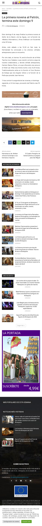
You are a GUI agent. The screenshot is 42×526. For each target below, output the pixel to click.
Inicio (3, 8)
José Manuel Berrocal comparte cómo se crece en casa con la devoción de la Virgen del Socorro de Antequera (26, 171)
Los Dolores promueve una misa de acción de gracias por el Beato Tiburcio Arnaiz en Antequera (27, 249)
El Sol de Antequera (12, 26)
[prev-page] (3, 270)
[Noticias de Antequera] (21, 2)
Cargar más (20, 325)
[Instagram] (16, 481)
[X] (15, 142)
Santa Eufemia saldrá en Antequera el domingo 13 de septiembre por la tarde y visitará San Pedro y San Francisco (27, 194)
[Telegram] (32, 142)
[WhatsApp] (19, 142)
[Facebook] (10, 142)
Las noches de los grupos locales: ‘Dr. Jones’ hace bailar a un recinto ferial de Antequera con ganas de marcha (28, 282)
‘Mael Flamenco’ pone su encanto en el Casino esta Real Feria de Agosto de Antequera (27, 293)
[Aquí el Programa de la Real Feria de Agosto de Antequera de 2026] (7, 318)
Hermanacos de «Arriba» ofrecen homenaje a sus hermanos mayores (10, 156)
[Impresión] (28, 142)
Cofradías (9, 8)
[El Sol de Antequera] (3, 26)
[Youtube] (31, 481)
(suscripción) (27, 113)
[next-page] (6, 270)
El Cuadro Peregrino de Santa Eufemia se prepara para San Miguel (31, 156)
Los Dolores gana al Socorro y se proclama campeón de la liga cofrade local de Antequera (26, 239)
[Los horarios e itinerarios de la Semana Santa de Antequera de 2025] (7, 432)
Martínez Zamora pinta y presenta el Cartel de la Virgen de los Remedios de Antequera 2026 (26, 228)
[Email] (23, 142)
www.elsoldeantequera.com (19, 107)
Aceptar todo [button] (26, 521)
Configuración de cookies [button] (11, 521)
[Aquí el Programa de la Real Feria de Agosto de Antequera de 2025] (7, 442)
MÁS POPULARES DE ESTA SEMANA (17, 402)
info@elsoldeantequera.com (20, 477)
